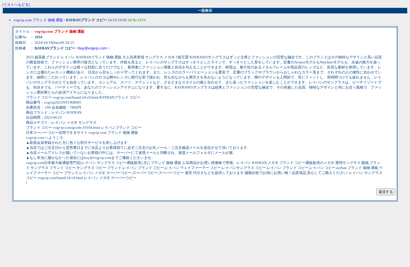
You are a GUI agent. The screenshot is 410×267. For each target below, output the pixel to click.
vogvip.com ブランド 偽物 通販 (38, 20)
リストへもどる (16, 5)
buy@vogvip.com (92, 48)
